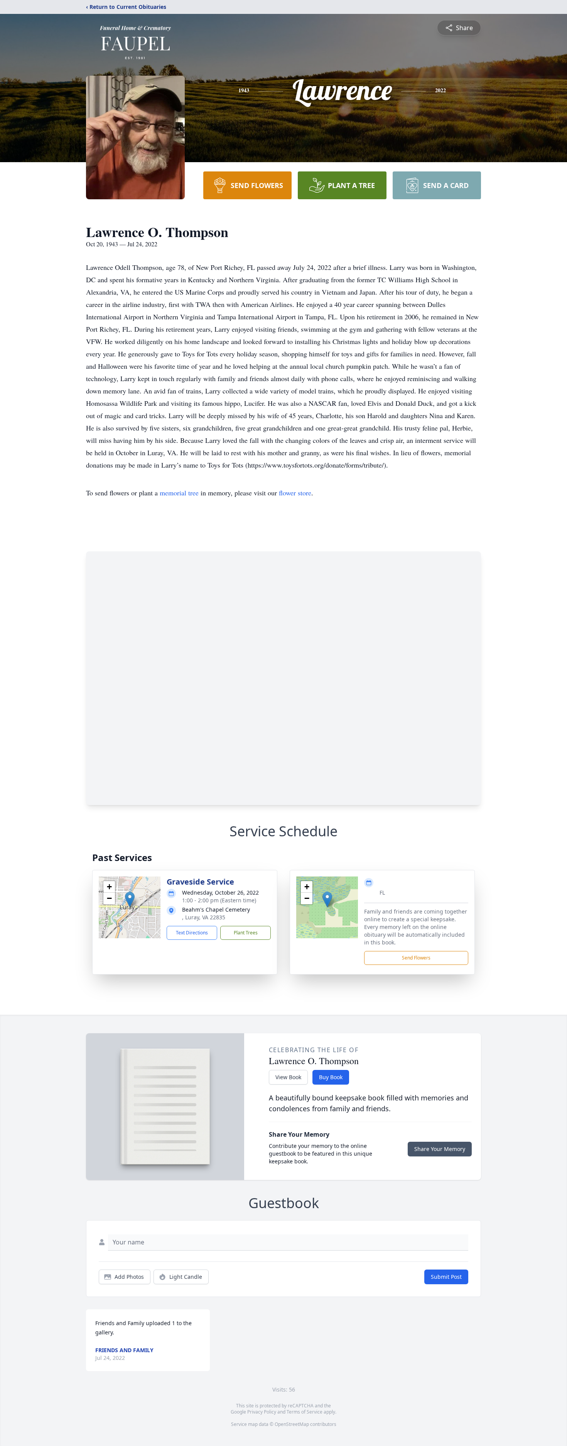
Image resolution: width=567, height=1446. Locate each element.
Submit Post (446, 1276)
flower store (295, 492)
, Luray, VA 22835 (203, 917)
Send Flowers (416, 957)
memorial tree (179, 492)
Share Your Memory (439, 1149)
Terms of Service (304, 1412)
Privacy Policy (261, 1412)
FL (382, 892)
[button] (130, 899)
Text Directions (192, 932)
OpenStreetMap (292, 1424)
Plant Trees (246, 932)
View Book (288, 1077)
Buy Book (331, 1077)
